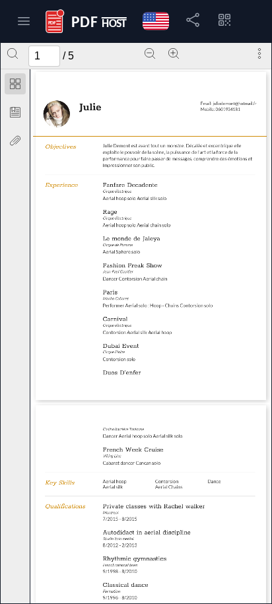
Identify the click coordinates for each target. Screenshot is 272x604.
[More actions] (259, 53)
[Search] (12, 53)
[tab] (15, 86)
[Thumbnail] (15, 83)
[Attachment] (15, 140)
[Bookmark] (15, 112)
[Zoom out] (149, 53)
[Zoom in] (173, 53)
